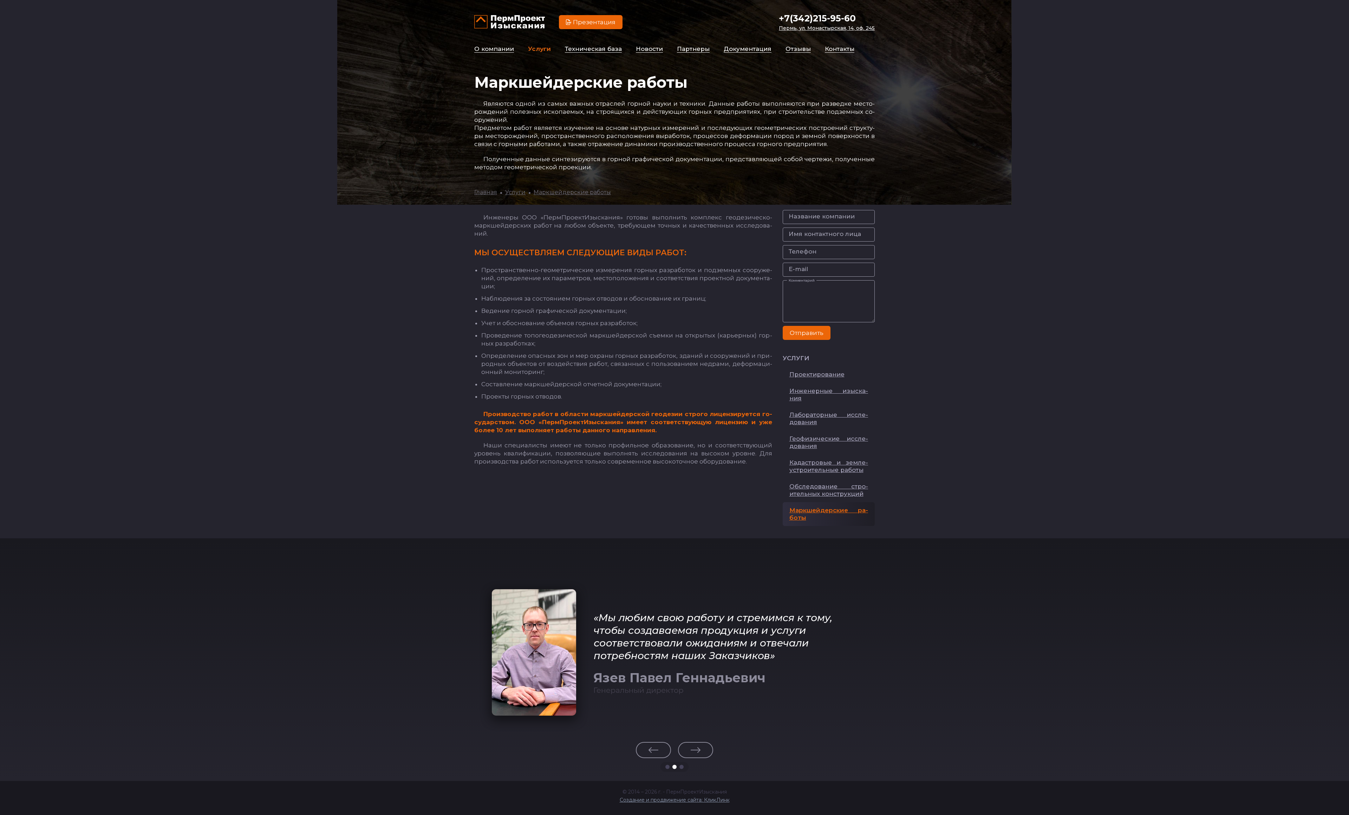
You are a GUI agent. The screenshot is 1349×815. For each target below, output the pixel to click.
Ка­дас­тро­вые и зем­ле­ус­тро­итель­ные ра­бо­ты (828, 466)
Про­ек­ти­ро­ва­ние (817, 374)
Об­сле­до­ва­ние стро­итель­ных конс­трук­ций (828, 490)
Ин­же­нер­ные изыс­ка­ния (828, 394)
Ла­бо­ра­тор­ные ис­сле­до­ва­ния (828, 418)
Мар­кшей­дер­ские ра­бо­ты (828, 514)
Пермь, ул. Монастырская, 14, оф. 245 (827, 28)
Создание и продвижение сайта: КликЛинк (675, 800)
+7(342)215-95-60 (817, 18)
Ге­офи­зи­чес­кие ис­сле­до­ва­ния (828, 442)
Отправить (806, 332)
